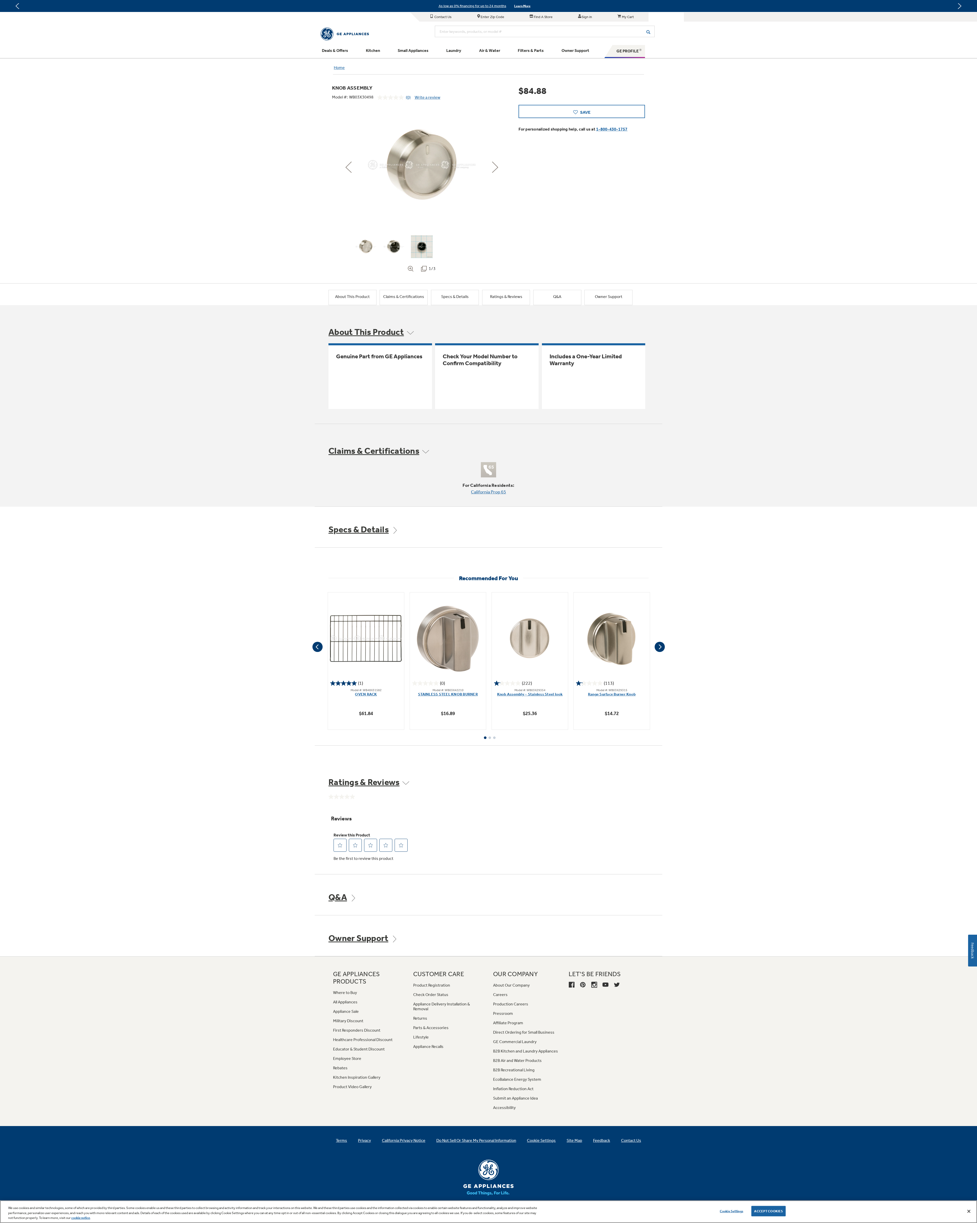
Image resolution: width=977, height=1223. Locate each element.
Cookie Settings (731, 1211)
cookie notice (80, 1218)
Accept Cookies (768, 1211)
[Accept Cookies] (968, 1211)
